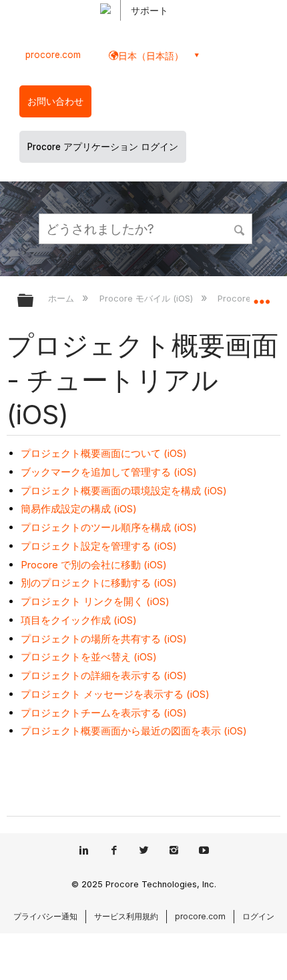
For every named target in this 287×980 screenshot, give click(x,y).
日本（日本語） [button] (151, 55)
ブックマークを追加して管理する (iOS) (109, 472)
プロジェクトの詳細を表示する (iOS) (104, 675)
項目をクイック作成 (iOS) (79, 620)
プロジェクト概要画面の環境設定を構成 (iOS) (124, 490)
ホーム (62, 298)
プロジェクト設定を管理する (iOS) (99, 546)
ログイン (258, 916)
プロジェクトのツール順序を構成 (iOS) (109, 527)
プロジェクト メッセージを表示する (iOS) (115, 694)
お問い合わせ (55, 101)
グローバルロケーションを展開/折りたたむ (262, 296)
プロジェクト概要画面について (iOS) (104, 453)
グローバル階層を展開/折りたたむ (34, 301)
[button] (240, 228)
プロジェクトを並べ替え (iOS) (89, 656)
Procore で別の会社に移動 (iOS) (94, 564)
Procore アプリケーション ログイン (102, 146)
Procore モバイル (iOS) (147, 298)
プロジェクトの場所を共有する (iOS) (104, 638)
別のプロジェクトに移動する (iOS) (99, 582)
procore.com (53, 54)
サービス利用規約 (126, 916)
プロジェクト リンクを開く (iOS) (95, 601)
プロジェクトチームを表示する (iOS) (104, 712)
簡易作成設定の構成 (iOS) (79, 508)
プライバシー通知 (45, 916)
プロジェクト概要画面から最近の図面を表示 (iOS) (134, 730)
